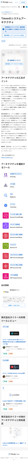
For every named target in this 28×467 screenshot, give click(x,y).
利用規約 (7, 457)
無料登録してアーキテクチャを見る (14, 35)
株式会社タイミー (9, 12)
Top (2, 12)
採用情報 (21, 457)
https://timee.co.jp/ (7, 157)
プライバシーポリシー (14, 457)
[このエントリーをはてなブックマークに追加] (26, 7)
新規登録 (23, 2)
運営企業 (2, 457)
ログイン (17, 2)
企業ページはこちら (14, 305)
